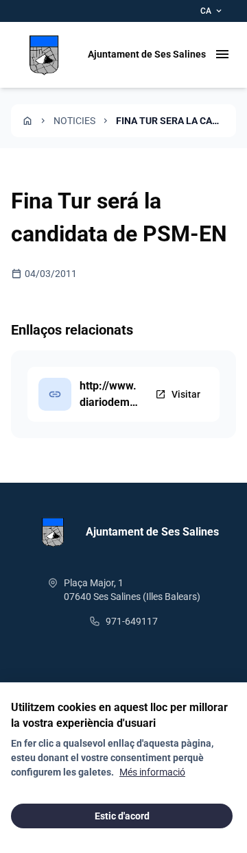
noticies (74, 120)
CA (212, 10)
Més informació (152, 772)
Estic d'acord (122, 815)
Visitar (177, 394)
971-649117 (132, 621)
